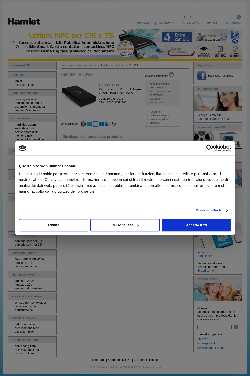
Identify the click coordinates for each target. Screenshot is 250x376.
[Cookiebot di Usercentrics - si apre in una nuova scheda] (209, 148)
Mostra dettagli (208, 210)
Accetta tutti (196, 225)
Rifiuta (53, 225)
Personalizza (122, 225)
